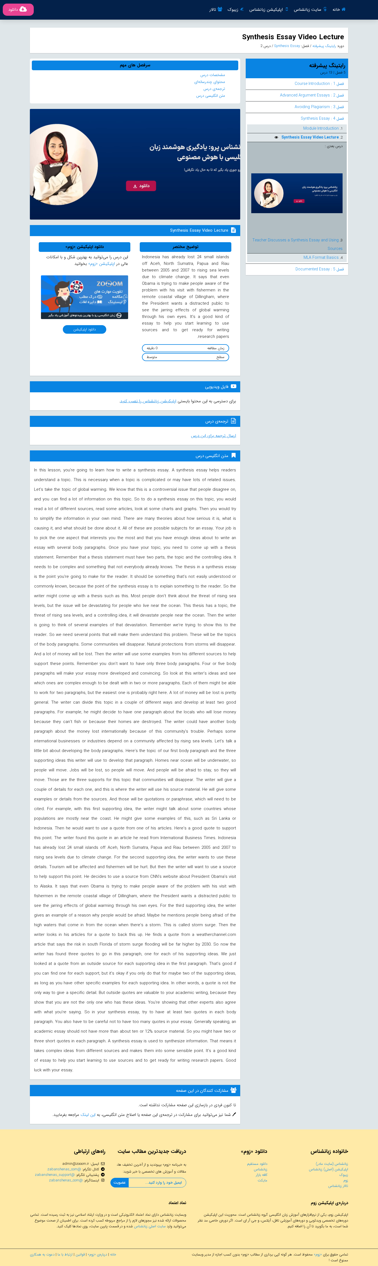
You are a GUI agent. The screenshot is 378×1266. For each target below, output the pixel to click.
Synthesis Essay (286, 46)
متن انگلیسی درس (210, 96)
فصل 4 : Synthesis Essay (322, 119)
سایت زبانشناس (307, 9)
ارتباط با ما (65, 1254)
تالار (212, 9)
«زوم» (318, 1254)
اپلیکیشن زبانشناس (266, 9)
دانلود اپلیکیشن (84, 329)
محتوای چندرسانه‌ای (209, 82)
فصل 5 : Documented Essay (320, 269)
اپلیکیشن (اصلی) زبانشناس (328, 1169)
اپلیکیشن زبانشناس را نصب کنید (148, 401)
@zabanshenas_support (55, 1175)
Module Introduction (321, 129)
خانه (336, 9)
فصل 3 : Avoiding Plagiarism (319, 107)
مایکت (262, 1180)
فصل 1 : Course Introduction (319, 84)
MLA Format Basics (321, 258)
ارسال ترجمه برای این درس (213, 435)
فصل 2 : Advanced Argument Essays (312, 95)
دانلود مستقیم (257, 1164)
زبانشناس (260, 1169)
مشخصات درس (212, 75)
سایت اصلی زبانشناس (150, 1226)
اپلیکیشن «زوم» (101, 263)
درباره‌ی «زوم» (97, 1254)
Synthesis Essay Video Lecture (309, 137)
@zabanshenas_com (64, 1169)
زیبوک (232, 9)
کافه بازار (261, 1175)
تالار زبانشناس (338, 1186)
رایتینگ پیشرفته (323, 46)
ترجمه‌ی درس (214, 89)
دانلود (13, 9)
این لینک (87, 1114)
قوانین (80, 1254)
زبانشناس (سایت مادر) (332, 1164)
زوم (345, 1180)
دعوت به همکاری (42, 1254)
